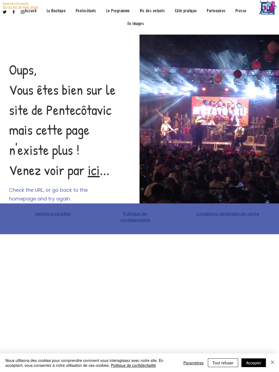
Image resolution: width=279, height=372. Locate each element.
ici (94, 169)
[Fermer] (272, 363)
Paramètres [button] (193, 362)
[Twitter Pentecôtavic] (4, 12)
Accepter (253, 362)
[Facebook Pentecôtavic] (13, 12)
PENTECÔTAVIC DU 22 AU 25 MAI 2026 (20, 6)
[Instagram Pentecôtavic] (22, 12)
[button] (86, 10)
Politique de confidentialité (133, 365)
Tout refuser (223, 362)
